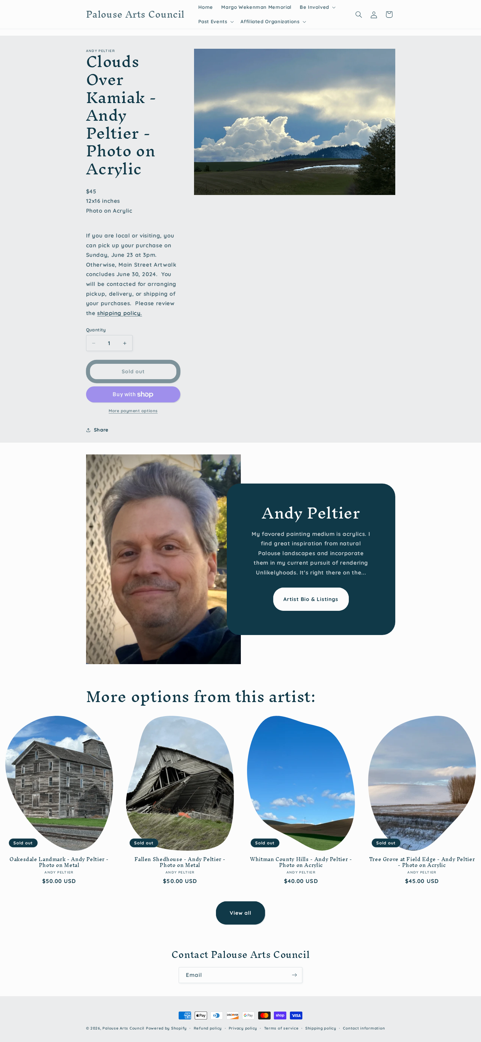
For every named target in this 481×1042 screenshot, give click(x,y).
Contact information (364, 1028)
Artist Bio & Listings (310, 599)
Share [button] (101, 430)
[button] (316, 7)
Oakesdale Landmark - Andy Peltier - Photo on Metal (59, 862)
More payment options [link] (133, 411)
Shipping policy (320, 1028)
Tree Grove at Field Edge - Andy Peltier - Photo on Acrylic (422, 862)
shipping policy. (119, 312)
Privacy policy (243, 1028)
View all (240, 913)
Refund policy (208, 1028)
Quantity (96, 329)
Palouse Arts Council (123, 1028)
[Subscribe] (294, 975)
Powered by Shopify (166, 1028)
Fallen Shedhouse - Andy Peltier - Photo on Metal (179, 862)
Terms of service (281, 1028)
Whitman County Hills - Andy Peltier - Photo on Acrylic (301, 862)
